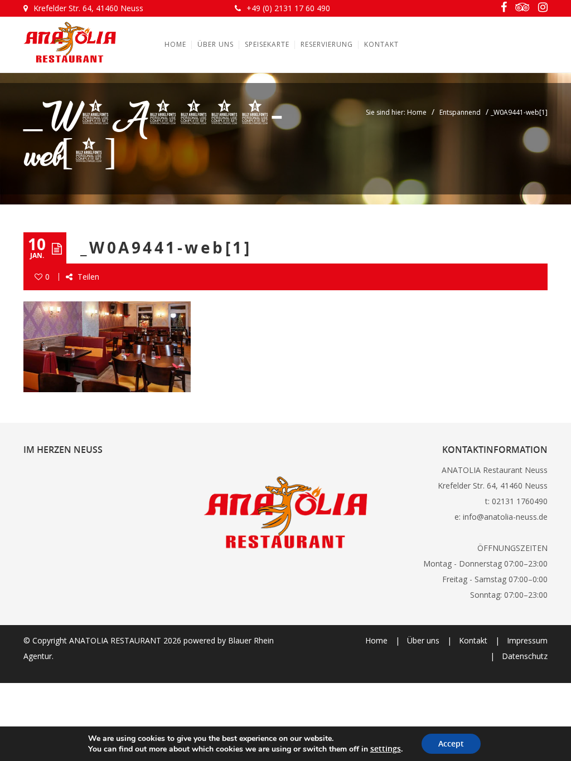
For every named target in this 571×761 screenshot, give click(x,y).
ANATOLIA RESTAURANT (115, 640)
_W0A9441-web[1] (165, 247)
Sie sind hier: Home (396, 112)
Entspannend (460, 112)
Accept (451, 743)
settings (385, 749)
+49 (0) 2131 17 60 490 (288, 8)
